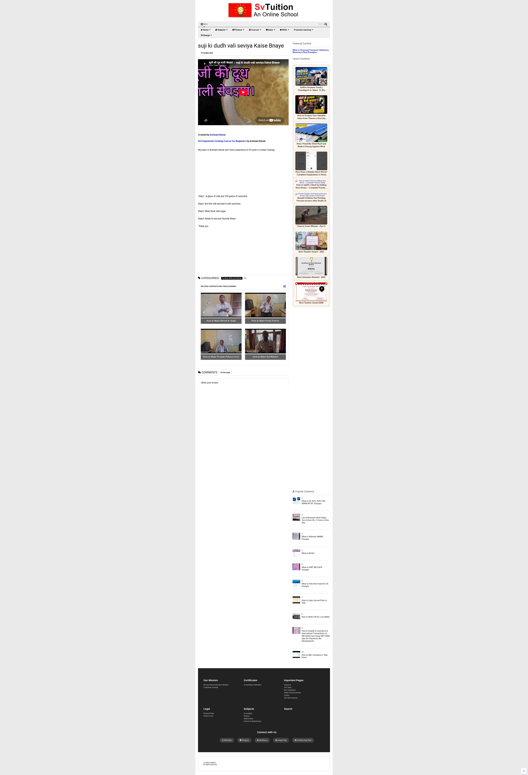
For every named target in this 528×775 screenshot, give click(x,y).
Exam (270, 30)
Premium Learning (302, 30)
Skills (284, 30)
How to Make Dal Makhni (265, 357)
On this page (225, 372)
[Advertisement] (222, 175)
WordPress (263, 740)
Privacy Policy (209, 713)
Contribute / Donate (211, 687)
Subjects (221, 30)
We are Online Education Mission (216, 685)
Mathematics (248, 719)
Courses (255, 30)
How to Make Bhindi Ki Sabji (221, 321)
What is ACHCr (308, 553)
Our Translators (290, 690)
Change (206, 35)
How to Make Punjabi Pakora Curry (221, 357)
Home (205, 30)
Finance (238, 30)
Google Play (282, 740)
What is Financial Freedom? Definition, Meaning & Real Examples (311, 51)
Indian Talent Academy (292, 693)
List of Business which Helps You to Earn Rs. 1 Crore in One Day (315, 520)
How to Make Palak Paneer (265, 321)
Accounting (248, 713)
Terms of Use (208, 716)
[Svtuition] (264, 18)
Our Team (287, 687)
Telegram (245, 740)
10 (303, 652)
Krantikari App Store (303, 740)
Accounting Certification (253, 685)
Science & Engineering (252, 721)
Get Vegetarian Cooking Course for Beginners (222, 141)
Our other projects (290, 698)
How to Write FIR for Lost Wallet (315, 617)
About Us (287, 685)
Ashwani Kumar (218, 134)
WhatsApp (228, 740)
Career (286, 695)
